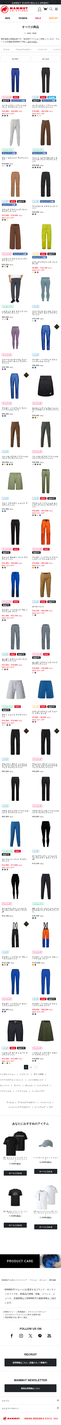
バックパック (42, 49)
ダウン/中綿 (38, 1074)
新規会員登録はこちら (30, 1388)
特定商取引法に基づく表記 (16, 1317)
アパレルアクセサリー (23, 49)
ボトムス (29, 1085)
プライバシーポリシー (37, 1311)
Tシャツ (17, 1085)
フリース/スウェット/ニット (11, 1079)
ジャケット (24, 1074)
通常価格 (52, 1280)
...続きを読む (32, 41)
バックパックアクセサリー (19, 1107)
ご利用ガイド (8, 1311)
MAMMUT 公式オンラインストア (14, 1280)
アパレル (6, 49)
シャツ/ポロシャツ (35, 1079)
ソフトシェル (5, 1091)
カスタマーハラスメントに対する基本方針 (23, 1314)
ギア (51, 1107)
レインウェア (42, 1085)
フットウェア (40, 1107)
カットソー (4, 1085)
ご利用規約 (20, 1311)
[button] (15, 58)
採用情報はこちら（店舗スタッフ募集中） (30, 1362)
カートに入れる (15, 1173)
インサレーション (7, 1074)
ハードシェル (21, 1091)
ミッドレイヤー (38, 1091)
